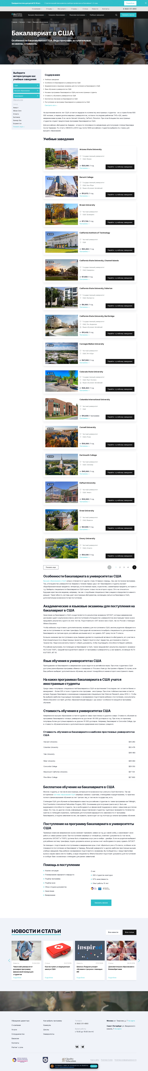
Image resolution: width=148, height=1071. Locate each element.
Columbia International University (95, 399)
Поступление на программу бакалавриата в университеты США (67, 102)
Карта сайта (95, 1060)
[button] (139, 960)
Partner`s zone (17, 1047)
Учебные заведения (97, 15)
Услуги (14, 1030)
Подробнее (130, 3)
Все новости (113, 932)
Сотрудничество (18, 1034)
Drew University (87, 511)
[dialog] (74, 1066)
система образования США (64, 795)
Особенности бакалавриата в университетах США (62, 83)
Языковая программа (77, 15)
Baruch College (86, 177)
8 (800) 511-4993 (129, 9)
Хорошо (93, 1066)
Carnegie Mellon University (92, 344)
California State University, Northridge (97, 316)
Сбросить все (18, 100)
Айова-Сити (17, 111)
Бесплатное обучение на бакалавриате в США (61, 99)
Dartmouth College (88, 455)
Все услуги (62, 9)
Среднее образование (57, 15)
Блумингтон (17, 123)
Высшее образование (36, 15)
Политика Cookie (107, 1060)
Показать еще (18, 126)
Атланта (16, 114)
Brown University (87, 205)
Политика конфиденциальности (125, 1060)
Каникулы (47, 1025)
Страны (74, 9)
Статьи (85, 9)
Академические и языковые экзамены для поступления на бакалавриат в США (72, 86)
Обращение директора (20, 1021)
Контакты (105, 9)
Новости (95, 9)
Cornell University (88, 427)
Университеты (48, 1034)
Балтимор (16, 117)
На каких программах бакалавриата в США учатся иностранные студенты (71, 92)
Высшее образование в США (54, 581)
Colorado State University (91, 372)
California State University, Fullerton (96, 288)
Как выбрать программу (52, 1021)
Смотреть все (50, 105)
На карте (131, 1021)
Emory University (87, 538)
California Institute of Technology (95, 233)
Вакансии (15, 1038)
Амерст (16, 107)
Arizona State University (91, 149)
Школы (46, 1030)
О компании (36, 9)
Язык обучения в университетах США (58, 89)
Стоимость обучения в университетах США (60, 95)
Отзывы (49, 9)
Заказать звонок (128, 15)
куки (56, 1067)
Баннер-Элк (17, 120)
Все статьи (129, 932)
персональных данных (67, 1067)
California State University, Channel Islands (99, 260)
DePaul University (88, 483)
